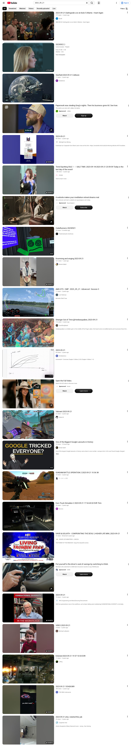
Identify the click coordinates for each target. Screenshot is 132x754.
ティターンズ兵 (63, 478)
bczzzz (61, 509)
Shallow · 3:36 (60, 52)
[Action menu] (127, 12)
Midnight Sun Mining (65, 142)
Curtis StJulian (60, 47)
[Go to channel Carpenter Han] (57, 722)
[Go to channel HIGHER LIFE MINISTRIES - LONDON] (57, 539)
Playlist (67, 47)
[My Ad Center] (128, 106)
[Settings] (116, 3)
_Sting (60, 661)
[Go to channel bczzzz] (57, 509)
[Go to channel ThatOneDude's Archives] (57, 234)
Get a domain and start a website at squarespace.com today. (73, 200)
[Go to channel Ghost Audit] (57, 447)
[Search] (91, 3)
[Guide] (3, 3)
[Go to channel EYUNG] (57, 175)
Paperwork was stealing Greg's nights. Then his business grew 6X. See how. (87, 105)
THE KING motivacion (65, 692)
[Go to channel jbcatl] (57, 18)
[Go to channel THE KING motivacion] (57, 692)
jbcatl (60, 18)
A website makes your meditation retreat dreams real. (77, 197)
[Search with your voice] (99, 3)
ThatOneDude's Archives (66, 234)
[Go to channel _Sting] (57, 661)
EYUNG (61, 175)
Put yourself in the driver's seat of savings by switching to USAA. (82, 564)
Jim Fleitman (62, 295)
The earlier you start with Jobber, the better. (68, 108)
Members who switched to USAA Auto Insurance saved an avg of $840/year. (77, 567)
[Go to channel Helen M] (57, 417)
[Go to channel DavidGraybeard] (57, 325)
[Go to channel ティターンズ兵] (57, 478)
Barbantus (62, 81)
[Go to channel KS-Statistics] (57, 356)
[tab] (4, 8)
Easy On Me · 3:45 (61, 50)
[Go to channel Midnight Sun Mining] (57, 142)
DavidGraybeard (63, 325)
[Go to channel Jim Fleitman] (57, 295)
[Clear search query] (87, 3)
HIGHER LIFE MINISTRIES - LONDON (69, 539)
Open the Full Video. (64, 381)
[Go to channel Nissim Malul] (57, 264)
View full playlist (60, 54)
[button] (57, 111)
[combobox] (60, 3)
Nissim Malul (62, 264)
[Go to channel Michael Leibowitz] (57, 631)
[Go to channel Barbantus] (57, 80)
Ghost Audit (62, 447)
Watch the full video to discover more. (66, 383)
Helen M (61, 417)
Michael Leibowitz (64, 631)
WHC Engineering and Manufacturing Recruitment (73, 600)
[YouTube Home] (12, 3)
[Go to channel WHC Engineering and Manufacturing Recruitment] (57, 600)
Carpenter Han (63, 722)
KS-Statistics (62, 356)
